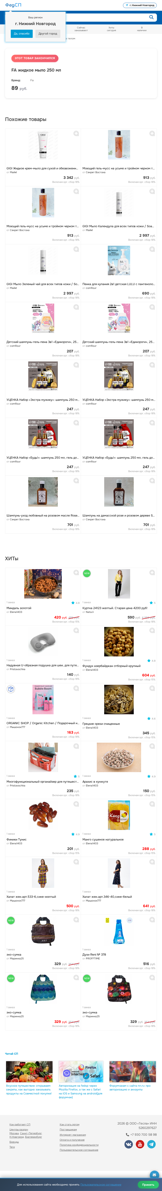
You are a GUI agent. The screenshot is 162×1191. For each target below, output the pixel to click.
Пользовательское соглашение (79, 1150)
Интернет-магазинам (73, 1135)
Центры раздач (18, 1129)
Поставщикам (68, 1129)
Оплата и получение (72, 1140)
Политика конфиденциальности (79, 1145)
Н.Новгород (16, 1137)
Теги (12, 1147)
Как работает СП (19, 1124)
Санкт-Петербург (31, 1133)
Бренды (14, 1142)
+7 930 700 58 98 (143, 1135)
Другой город (48, 33)
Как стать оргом (69, 1124)
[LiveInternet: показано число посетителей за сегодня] (18, 1161)
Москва (14, 1133)
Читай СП (11, 1054)
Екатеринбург (33, 1137)
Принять (148, 1185)
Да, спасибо (22, 33)
